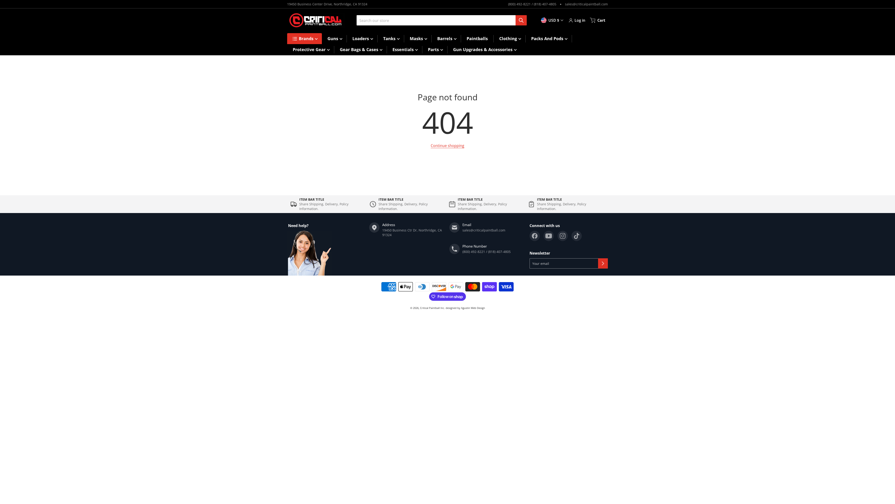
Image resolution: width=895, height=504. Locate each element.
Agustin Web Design (473, 308)
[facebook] (535, 236)
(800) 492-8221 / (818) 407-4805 (532, 4)
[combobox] (440, 20)
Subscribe (603, 263)
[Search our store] (521, 20)
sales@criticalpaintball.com (586, 4)
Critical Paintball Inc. (432, 308)
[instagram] (563, 236)
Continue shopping (447, 145)
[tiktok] (576, 236)
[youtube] (549, 236)
